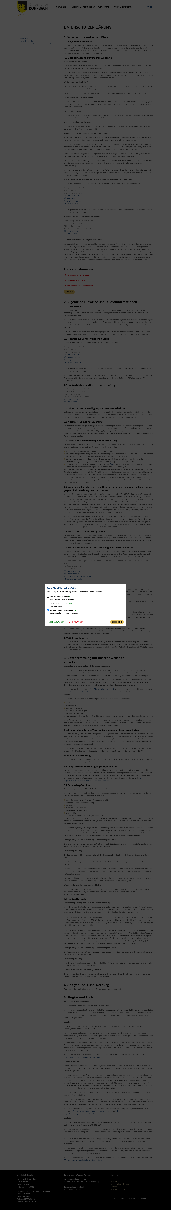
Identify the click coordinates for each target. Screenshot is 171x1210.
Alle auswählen (56, 622)
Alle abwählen (76, 622)
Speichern (117, 622)
